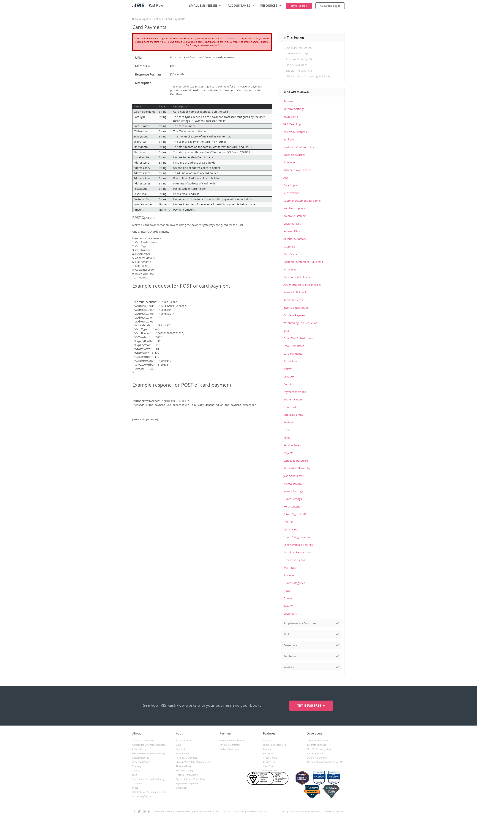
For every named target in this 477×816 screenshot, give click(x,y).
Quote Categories (294, 583)
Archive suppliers (294, 208)
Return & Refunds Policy (206, 811)
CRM (178, 744)
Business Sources (294, 154)
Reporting (268, 753)
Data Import (290, 185)
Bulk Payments (292, 254)
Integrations (290, 116)
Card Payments (292, 353)
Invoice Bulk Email (294, 292)
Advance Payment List (297, 170)
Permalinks (290, 361)
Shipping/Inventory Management (193, 762)
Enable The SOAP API (299, 70)
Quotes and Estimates (274, 744)
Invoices (288, 606)
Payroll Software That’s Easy (190, 779)
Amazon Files (291, 231)
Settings (288, 422)
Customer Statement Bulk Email (303, 262)
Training (136, 766)
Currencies (290, 529)
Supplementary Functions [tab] (299, 623)
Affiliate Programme (230, 744)
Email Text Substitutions (298, 338)
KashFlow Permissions (297, 552)
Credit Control (270, 757)
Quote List (289, 407)
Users (286, 430)
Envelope (289, 162)
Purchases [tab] (289, 656)
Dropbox (288, 376)
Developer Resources (299, 47)
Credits (287, 384)
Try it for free (309, 706)
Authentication (292, 399)
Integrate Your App (297, 53)
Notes (287, 590)
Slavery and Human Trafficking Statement (148, 781)
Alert (286, 177)
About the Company (142, 740)
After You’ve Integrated (300, 59)
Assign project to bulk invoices (302, 284)
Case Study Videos (141, 762)
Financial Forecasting (187, 774)
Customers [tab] (290, 645)
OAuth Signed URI (294, 514)
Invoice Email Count (295, 307)
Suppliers (289, 246)
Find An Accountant (229, 749)
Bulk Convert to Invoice (297, 277)
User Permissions (294, 560)
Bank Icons (290, 139)
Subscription (291, 193)
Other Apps (182, 787)
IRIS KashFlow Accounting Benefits (150, 792)
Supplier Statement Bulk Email (302, 200)
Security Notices (140, 757)
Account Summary (294, 239)
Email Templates (293, 346)
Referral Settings (293, 109)
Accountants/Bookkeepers (233, 740)
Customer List (292, 223)
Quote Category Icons (296, 537)
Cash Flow (268, 766)
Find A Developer (296, 65)
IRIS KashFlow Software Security (148, 753)
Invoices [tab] (288, 667)
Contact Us (238, 811)
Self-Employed (270, 770)
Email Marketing (184, 770)
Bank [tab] (286, 634)
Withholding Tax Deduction (300, 323)
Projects (288, 453)
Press (135, 787)
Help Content (291, 506)
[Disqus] (202, 474)
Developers (142, 19)
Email (286, 330)
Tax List (288, 522)
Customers (290, 613)
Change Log (269, 762)
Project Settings (293, 483)
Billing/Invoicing (184, 740)
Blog (134, 774)
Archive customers (295, 216)
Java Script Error (293, 476)
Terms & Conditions (164, 811)
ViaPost (287, 369)
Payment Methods (294, 392)
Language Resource (295, 460)
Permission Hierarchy (296, 468)
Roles (286, 437)
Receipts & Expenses (186, 757)
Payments (181, 749)
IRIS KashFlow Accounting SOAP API (308, 76)
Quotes (287, 598)
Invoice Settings (293, 491)
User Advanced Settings (298, 544)
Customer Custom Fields (298, 147)
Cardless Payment (294, 315)
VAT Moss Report (293, 124)
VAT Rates (289, 567)
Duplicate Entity (293, 414)
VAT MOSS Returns (295, 132)
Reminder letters (293, 300)
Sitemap (225, 811)
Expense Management (187, 783)
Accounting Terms (141, 796)
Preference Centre (256, 811)
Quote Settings (292, 499)
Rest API (158, 19)
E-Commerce (182, 753)
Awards (136, 770)
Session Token (292, 445)
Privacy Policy (139, 749)
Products (288, 575)
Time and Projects (185, 766)
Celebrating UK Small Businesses (149, 744)
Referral (288, 101)
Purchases (289, 269)
